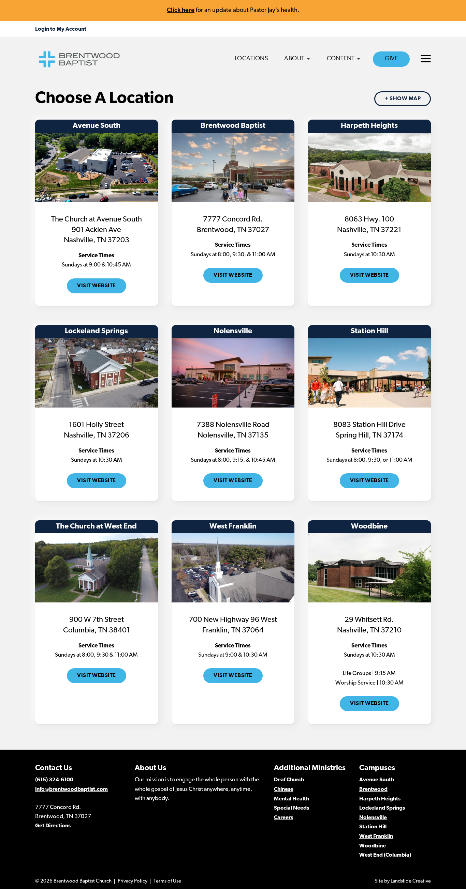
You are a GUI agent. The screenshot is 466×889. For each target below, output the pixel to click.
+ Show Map (402, 99)
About (294, 59)
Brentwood (373, 789)
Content (341, 59)
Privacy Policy (132, 881)
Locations (251, 59)
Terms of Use (167, 881)
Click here (180, 9)
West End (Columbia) (385, 855)
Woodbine (372, 846)
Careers (283, 818)
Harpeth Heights (380, 799)
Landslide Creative (411, 881)
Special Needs (291, 808)
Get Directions (53, 826)
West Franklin (376, 836)
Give (391, 59)
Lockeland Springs (382, 808)
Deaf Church (289, 780)
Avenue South (376, 780)
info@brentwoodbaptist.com (71, 789)
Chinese (283, 789)
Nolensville (373, 818)
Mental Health (291, 799)
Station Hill (373, 827)
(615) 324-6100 (54, 780)
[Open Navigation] (426, 58)
